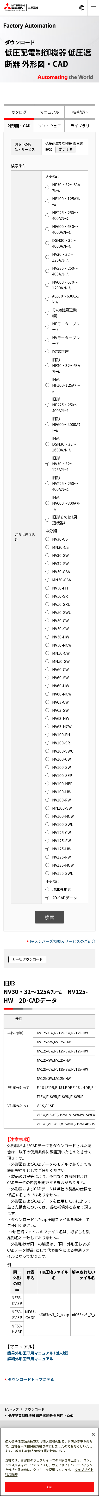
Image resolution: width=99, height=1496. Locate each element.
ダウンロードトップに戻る (31, 1379)
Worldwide (81, 8)
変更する (66, 149)
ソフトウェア (49, 126)
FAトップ (12, 1409)
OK (49, 1487)
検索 (49, 917)
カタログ (19, 112)
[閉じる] (93, 1434)
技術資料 (80, 112)
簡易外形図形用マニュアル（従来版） (38, 1353)
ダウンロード (35, 1409)
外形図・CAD (19, 126)
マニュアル (49, 112)
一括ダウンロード (29, 959)
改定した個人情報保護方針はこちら (40, 1451)
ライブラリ (80, 126)
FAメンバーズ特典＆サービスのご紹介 (62, 941)
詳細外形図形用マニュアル (30, 1359)
